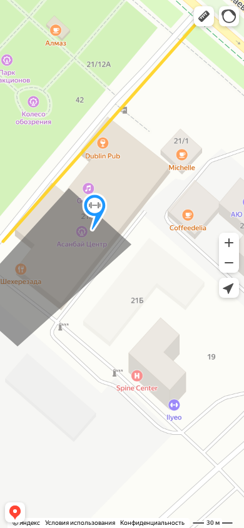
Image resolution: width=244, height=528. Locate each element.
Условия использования (80, 522)
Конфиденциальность (152, 522)
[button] (204, 16)
